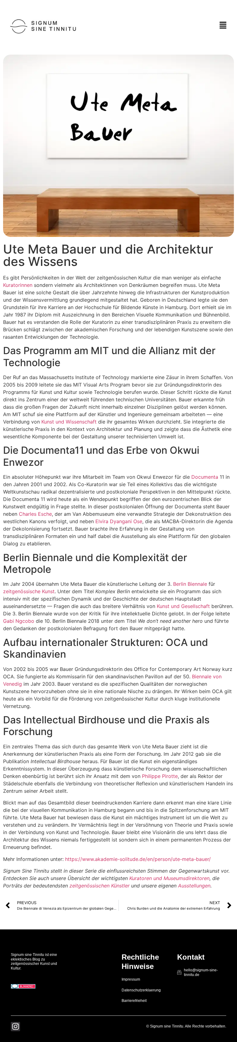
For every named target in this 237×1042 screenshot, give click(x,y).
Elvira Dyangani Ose (118, 521)
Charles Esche (35, 514)
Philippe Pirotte (160, 776)
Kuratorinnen (17, 285)
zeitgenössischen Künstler (99, 886)
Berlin (179, 584)
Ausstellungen (194, 886)
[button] (223, 25)
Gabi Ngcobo (18, 621)
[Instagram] (15, 1026)
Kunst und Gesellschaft (183, 606)
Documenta (204, 477)
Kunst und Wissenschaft (69, 422)
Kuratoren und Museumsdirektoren (169, 878)
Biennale (197, 584)
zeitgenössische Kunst (29, 591)
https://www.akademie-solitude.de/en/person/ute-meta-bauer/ (138, 859)
